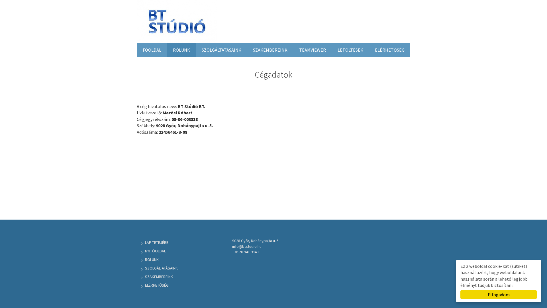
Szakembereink (270, 50)
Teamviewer (312, 50)
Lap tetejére (156, 242)
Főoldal (152, 50)
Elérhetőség (390, 50)
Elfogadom (499, 294)
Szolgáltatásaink (221, 50)
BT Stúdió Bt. (177, 23)
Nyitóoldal (155, 251)
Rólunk (181, 50)
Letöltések (350, 50)
